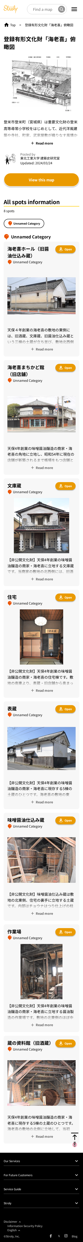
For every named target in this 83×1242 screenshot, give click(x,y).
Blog (74, 1236)
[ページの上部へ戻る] (74, 1140)
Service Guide (12, 1189)
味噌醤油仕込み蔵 (25, 819)
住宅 (12, 596)
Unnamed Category (26, 223)
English (12, 1230)
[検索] (61, 9)
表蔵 (12, 708)
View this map (41, 179)
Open (68, 249)
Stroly (7, 1203)
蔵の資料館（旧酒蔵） (30, 1042)
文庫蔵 (14, 485)
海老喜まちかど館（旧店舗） (25, 370)
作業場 (14, 931)
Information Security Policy (24, 1226)
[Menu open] (74, 9)
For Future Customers (18, 1175)
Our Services (12, 1161)
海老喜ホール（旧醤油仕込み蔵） (28, 252)
